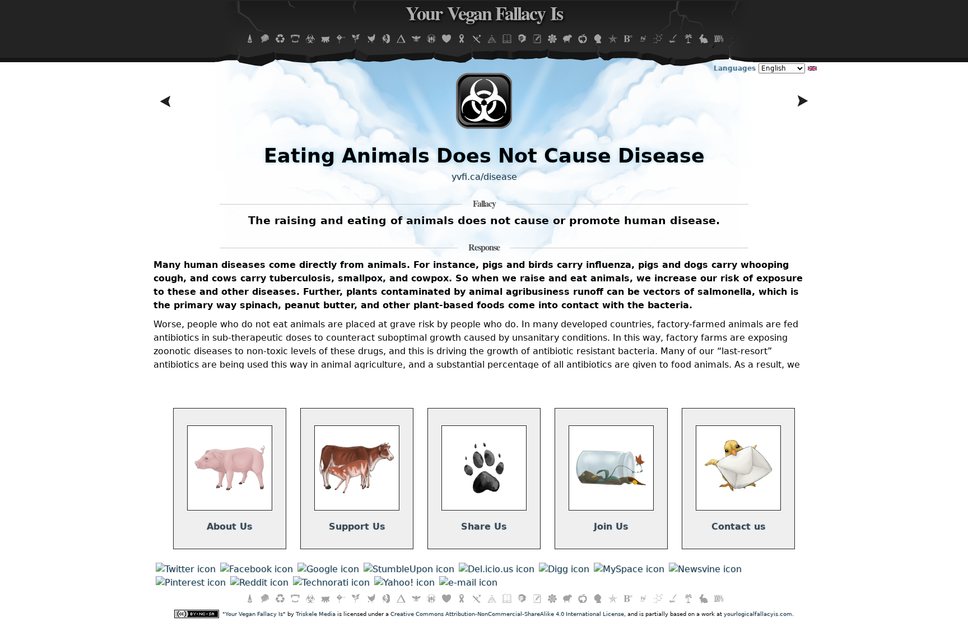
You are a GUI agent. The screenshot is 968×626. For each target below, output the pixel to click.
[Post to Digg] (564, 569)
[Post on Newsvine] (705, 569)
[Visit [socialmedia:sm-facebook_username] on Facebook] (256, 569)
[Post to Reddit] (259, 582)
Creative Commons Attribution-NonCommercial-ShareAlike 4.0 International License (507, 614)
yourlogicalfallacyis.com (758, 614)
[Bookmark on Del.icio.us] (496, 569)
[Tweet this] (186, 569)
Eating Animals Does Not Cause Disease (484, 155)
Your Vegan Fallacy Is (484, 16)
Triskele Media (316, 614)
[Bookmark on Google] (328, 569)
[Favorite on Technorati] (331, 582)
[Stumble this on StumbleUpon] (409, 569)
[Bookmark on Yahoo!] (404, 582)
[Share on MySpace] (629, 569)
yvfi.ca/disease (484, 176)
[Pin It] (191, 582)
